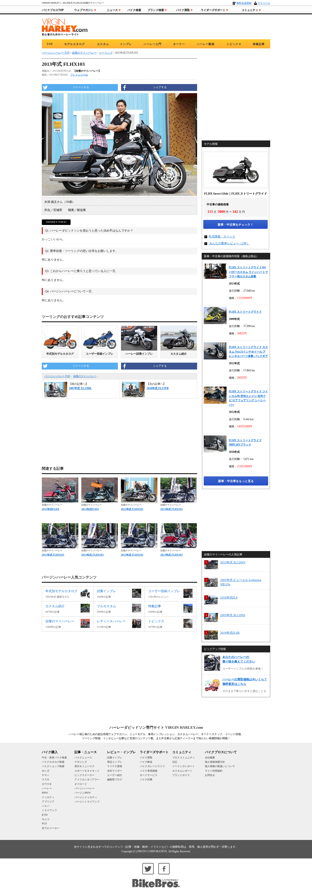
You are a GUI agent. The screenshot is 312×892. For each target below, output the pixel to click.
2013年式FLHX (50, 509)
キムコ (45, 819)
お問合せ (210, 775)
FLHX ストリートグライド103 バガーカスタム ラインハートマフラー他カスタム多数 (248, 272)
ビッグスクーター (84, 775)
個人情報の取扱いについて (220, 766)
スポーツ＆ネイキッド (87, 770)
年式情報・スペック (222, 236)
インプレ (126, 44)
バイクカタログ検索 (53, 761)
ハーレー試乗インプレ (139, 353)
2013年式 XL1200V (233, 562)
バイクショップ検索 (53, 766)
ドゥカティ (48, 797)
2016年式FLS (229, 597)
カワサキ (47, 784)
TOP (50, 44)
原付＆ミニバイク (84, 766)
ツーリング (106, 52)
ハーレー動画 (205, 44)
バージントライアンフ (87, 801)
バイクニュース (83, 757)
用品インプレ (114, 761)
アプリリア (48, 801)
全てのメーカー (50, 828)
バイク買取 (183, 10)
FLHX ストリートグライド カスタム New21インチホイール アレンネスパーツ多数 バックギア (248, 352)
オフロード (80, 784)
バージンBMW (82, 792)
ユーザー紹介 (114, 775)
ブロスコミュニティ (183, 757)
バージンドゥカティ (85, 797)
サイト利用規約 (213, 770)
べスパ (45, 806)
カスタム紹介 (178, 353)
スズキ (45, 779)
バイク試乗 (146, 779)
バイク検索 (134, 10)
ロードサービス (148, 775)
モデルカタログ (74, 44)
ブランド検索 (156, 10)
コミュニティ (250, 10)
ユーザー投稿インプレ (99, 353)
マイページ (264, 3)
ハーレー (47, 788)
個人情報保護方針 (215, 761)
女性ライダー (114, 770)
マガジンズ (80, 761)
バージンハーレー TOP (57, 376)
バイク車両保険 (148, 770)
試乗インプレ (114, 757)
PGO (44, 823)
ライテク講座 (114, 766)
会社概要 (210, 757)
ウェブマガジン (83, 10)
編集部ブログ (114, 779)
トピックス (234, 44)
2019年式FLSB (230, 632)
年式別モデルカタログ (60, 353)
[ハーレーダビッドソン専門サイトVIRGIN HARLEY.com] (64, 26)
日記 (174, 761)
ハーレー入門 (152, 44)
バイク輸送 (146, 761)
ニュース (112, 10)
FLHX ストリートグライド (245, 311)
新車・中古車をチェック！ (235, 224)
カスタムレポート (182, 770)
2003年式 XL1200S (232, 615)
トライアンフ (49, 810)
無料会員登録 (243, 3)
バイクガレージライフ (152, 766)
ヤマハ (45, 775)
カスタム (103, 44)
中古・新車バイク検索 (54, 757)
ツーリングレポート (183, 766)
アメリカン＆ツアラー (87, 779)
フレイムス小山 (79, 74)
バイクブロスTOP (53, 10)
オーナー (179, 44)
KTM (45, 814)
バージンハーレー (84, 788)
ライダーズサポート (213, 10)
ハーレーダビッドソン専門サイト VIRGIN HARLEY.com (156, 727)
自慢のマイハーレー (85, 376)
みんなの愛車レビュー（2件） (229, 243)
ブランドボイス (181, 775)
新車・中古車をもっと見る (236, 481)
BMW (45, 792)
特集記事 (259, 44)
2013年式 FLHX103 (132, 509)
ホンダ (45, 770)
